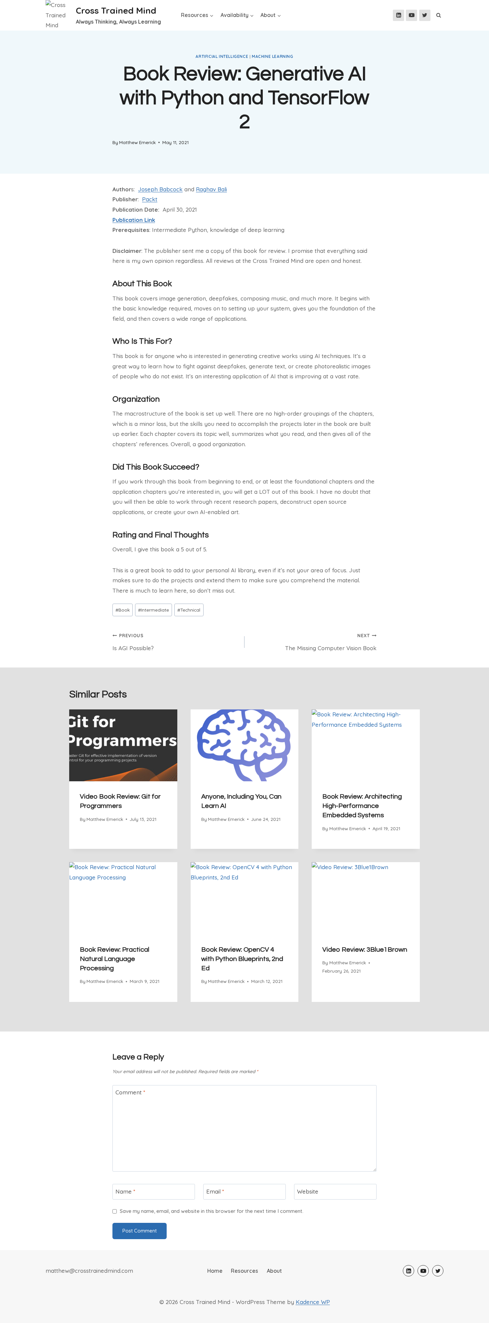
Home (215, 1270)
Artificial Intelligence (222, 56)
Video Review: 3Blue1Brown (364, 949)
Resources (244, 1270)
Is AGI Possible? (133, 642)
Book (122, 610)
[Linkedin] (398, 15)
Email (215, 1191)
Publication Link (133, 219)
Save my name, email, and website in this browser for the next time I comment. (211, 1211)
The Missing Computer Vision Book (331, 642)
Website (307, 1191)
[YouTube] (411, 15)
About (274, 1270)
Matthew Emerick (137, 142)
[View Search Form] (439, 15)
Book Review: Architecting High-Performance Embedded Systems (362, 806)
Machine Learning (272, 56)
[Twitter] (424, 15)
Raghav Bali (211, 189)
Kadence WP (313, 1301)
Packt (149, 199)
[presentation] (123, 745)
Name (125, 1191)
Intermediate (153, 610)
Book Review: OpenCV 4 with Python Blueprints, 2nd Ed (242, 959)
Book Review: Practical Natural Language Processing (114, 959)
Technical (188, 610)
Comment (130, 1092)
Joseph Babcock (160, 189)
